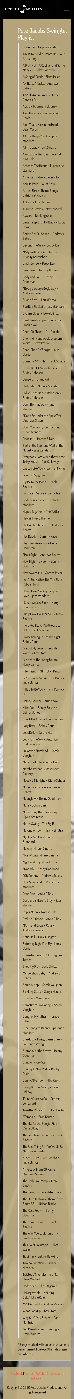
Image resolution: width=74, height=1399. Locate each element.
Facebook (17, 1373)
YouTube (40, 1373)
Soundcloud (54, 1373)
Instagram (37, 1378)
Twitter (28, 1373)
